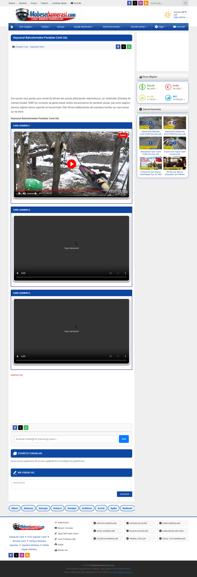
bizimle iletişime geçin (120, 572)
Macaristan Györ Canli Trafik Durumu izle (151, 152)
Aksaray (28, 508)
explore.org (17, 374)
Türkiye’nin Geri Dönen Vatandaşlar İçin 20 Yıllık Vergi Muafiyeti (150, 174)
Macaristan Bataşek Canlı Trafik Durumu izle (150, 132)
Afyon (14, 508)
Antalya (72, 508)
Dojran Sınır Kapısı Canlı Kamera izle (174, 152)
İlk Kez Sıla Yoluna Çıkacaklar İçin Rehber (175, 173)
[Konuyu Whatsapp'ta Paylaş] (129, 46)
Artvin (101, 508)
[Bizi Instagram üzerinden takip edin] (140, 3)
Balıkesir (127, 508)
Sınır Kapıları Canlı (37, 536)
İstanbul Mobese (30, 545)
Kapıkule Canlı (16, 536)
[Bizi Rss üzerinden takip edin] (146, 3)
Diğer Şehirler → (181, 17)
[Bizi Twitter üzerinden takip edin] (135, 3)
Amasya (43, 508)
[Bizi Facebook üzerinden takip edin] (129, 3)
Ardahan (87, 508)
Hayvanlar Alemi (37, 46)
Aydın (114, 508)
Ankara (57, 508)
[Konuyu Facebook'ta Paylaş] (118, 46)
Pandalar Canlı (22, 46)
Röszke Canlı (19, 540)
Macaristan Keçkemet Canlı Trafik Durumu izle (175, 132)
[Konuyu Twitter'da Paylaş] (123, 46)
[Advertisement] (71, 73)
